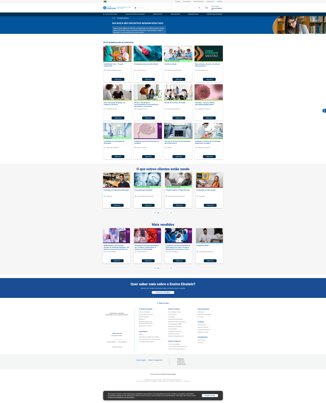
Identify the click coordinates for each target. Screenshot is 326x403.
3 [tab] (161, 212)
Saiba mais (118, 79)
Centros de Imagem (174, 344)
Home (113, 18)
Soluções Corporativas (204, 314)
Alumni (141, 334)
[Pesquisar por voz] (135, 8)
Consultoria (201, 312)
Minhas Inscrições (203, 332)
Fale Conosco (210, 1)
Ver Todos (201, 317)
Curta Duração (172, 329)
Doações (177, 1)
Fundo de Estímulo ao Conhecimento (150, 339)
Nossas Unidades (144, 317)
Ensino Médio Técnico (174, 312)
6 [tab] (165, 212)
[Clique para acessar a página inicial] (117, 10)
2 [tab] (159, 212)
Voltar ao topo (164, 303)
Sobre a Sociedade (144, 312)
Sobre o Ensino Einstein (146, 314)
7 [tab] (167, 212)
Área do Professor (199, 1)
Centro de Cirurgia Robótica (176, 349)
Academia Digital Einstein (175, 336)
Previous (155, 212)
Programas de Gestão (174, 331)
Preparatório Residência (175, 319)
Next (171, 212)
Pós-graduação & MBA (175, 324)
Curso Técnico (172, 314)
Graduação (171, 317)
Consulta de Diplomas (204, 329)
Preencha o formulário (163, 292)
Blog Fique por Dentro (145, 326)
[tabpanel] (116, 190)
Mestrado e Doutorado (175, 326)
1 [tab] (158, 212)
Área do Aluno (187, 1)
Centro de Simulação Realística (177, 346)
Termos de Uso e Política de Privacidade (163, 374)
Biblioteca (142, 319)
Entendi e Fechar (210, 395)
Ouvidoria (219, 1)
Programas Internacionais (146, 341)
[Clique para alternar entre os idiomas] (106, 1)
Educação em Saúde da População (149, 337)
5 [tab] (164, 212)
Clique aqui (180, 358)
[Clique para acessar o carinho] (206, 8)
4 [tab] (162, 212)
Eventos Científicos (174, 333)
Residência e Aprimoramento (177, 321)
